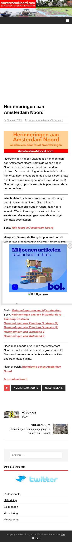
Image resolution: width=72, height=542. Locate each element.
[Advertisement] (36, 66)
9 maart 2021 (14, 120)
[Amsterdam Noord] (36, 14)
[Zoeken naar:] (36, 455)
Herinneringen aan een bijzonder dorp (36, 310)
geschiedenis (54, 388)
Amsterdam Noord (15, 379)
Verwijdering (11, 519)
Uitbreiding (10, 500)
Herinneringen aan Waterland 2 (24, 335)
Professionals (12, 493)
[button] (66, 20)
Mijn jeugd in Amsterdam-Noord (32, 227)
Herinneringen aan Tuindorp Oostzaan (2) (31, 327)
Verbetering (11, 513)
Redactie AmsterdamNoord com (45, 120)
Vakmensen (11, 506)
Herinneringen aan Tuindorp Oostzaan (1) (31, 323)
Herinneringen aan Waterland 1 (24, 331)
